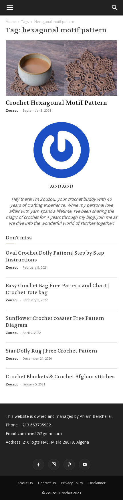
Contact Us (47, 483)
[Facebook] (38, 464)
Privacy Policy (72, 483)
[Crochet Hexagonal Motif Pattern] (61, 68)
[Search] (115, 7)
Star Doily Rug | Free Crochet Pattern (51, 351)
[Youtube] (84, 464)
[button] (10, 7)
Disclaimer (97, 483)
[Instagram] (53, 464)
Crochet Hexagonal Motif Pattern (56, 103)
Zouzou (12, 110)
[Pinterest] (69, 464)
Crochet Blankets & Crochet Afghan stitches (60, 376)
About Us (25, 483)
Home (11, 21)
